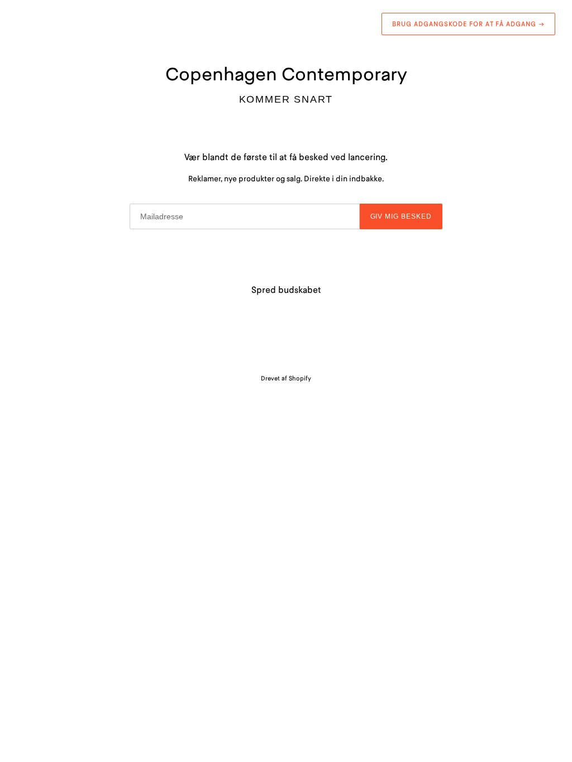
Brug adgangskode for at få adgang (468, 24)
